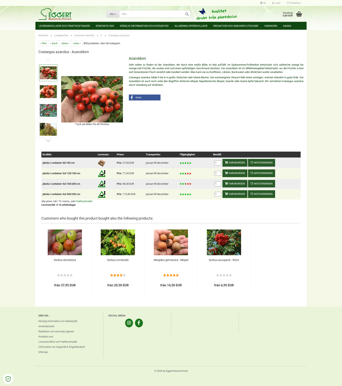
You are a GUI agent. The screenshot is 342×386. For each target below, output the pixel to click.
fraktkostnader (84, 201)
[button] (145, 97)
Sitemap (43, 352)
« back (54, 43)
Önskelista (295, 3)
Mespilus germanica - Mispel (171, 260)
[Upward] (331, 380)
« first (43, 43)
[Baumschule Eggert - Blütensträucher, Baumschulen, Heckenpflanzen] (69, 14)
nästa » (65, 43)
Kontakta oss (105, 25)
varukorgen (236, 162)
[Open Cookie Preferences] (8, 379)
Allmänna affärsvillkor (191, 25)
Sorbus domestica (65, 260)
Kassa (287, 25)
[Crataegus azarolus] (92, 98)
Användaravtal (46, 326)
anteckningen (263, 162)
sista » (77, 43)
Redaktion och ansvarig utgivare (235, 25)
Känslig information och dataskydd (144, 25)
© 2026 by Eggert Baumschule (171, 370)
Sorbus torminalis (118, 260)
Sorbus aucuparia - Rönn (224, 260)
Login (277, 3)
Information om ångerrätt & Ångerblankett (61, 346)
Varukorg (270, 25)
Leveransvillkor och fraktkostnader (64, 25)
